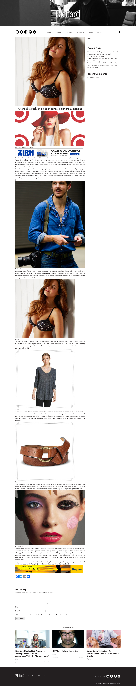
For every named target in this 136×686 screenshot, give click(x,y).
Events (99, 32)
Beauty (49, 32)
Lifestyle (69, 32)
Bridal (91, 32)
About (29, 676)
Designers (80, 32)
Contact (34, 676)
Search (90, 38)
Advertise (40, 676)
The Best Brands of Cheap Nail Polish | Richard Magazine (103, 63)
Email (17, 611)
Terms (45, 676)
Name (17, 607)
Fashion (59, 32)
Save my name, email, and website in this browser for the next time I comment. (42, 615)
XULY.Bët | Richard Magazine (95, 56)
